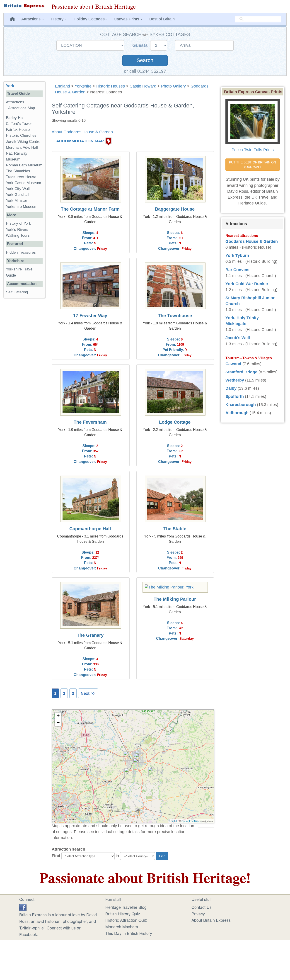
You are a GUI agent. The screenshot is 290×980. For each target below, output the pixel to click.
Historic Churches (21, 135)
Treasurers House (21, 177)
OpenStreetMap (190, 821)
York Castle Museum (23, 183)
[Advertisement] (24, 371)
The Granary (90, 635)
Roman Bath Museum (24, 165)
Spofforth (234, 396)
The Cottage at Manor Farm (90, 209)
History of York (18, 223)
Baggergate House (175, 209)
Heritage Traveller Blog (126, 907)
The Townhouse (175, 315)
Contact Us (201, 907)
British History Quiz (122, 914)
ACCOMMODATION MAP (80, 141)
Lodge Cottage (175, 422)
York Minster (16, 200)
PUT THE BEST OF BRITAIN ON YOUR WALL (253, 164)
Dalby (231, 388)
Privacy (198, 914)
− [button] (58, 722)
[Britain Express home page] (24, 5)
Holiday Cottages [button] (89, 19)
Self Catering (17, 292)
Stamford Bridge (241, 372)
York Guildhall (17, 194)
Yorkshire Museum (21, 206)
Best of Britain (162, 19)
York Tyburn (237, 255)
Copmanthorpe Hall (90, 528)
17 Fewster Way (90, 315)
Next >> (88, 693)
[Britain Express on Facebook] (23, 907)
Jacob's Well (237, 338)
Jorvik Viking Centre (23, 141)
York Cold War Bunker (246, 284)
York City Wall (18, 189)
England (62, 86)
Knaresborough (240, 404)
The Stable (174, 528)
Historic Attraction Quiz (126, 920)
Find (56, 856)
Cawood (233, 364)
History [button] (58, 19)
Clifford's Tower (19, 124)
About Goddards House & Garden (82, 132)
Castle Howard (143, 86)
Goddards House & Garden (251, 241)
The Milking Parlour (175, 599)
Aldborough (237, 413)
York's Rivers (17, 229)
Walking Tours (18, 235)
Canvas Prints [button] (127, 19)
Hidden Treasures (21, 252)
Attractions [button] (31, 19)
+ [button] (58, 716)
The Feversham (90, 422)
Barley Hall (15, 118)
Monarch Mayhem (121, 926)
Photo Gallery (173, 86)
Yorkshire (83, 86)
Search (145, 60)
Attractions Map (21, 108)
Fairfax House (18, 129)
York (10, 86)
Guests (140, 45)
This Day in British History (128, 933)
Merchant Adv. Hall (22, 147)
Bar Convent (237, 269)
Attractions (15, 102)
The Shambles (18, 171)
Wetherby (234, 380)
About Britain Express (211, 920)
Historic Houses (110, 86)
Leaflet (173, 821)
